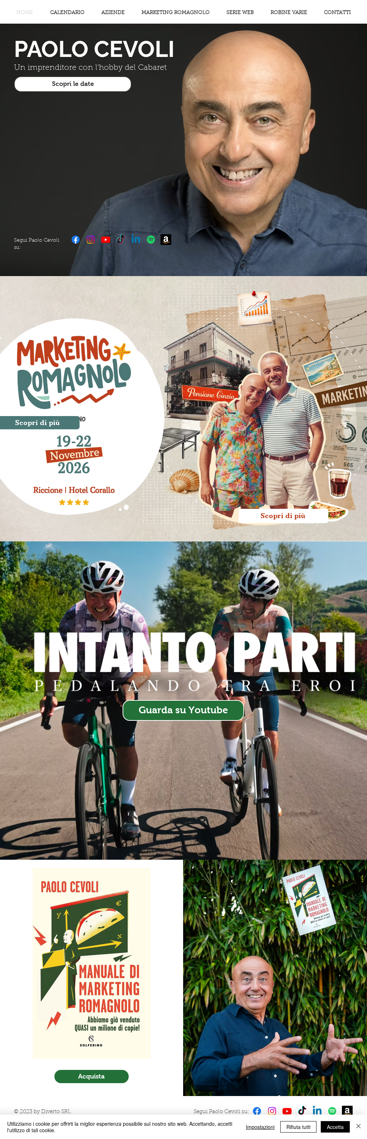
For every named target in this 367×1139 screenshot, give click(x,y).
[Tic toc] (120, 239)
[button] (288, 13)
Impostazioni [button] (260, 1126)
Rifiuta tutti (298, 1126)
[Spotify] (151, 239)
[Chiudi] (358, 1126)
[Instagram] (90, 239)
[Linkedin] (135, 239)
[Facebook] (75, 239)
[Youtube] (105, 239)
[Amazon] (166, 239)
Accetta (335, 1126)
